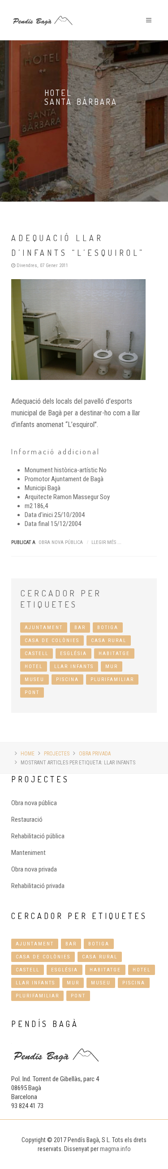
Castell (36, 653)
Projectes (56, 754)
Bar (80, 627)
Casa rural (108, 640)
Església (73, 653)
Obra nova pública (34, 803)
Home (27, 754)
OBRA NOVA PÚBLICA (61, 542)
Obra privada (95, 754)
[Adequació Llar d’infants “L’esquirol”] (84, 329)
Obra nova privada (34, 869)
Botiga (107, 627)
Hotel (34, 666)
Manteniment (28, 853)
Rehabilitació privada (38, 886)
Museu (34, 679)
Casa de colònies (52, 640)
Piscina (67, 679)
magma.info (115, 1148)
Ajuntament (44, 627)
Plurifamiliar (112, 679)
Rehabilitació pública (38, 836)
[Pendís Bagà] (42, 5)
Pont (32, 692)
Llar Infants (74, 666)
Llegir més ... (106, 542)
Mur (111, 666)
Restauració (27, 819)
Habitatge (114, 653)
